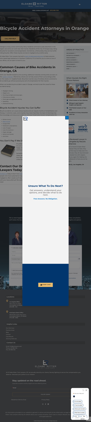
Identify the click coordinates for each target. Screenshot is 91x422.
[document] (45, 211)
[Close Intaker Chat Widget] (86, 390)
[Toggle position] (83, 390)
